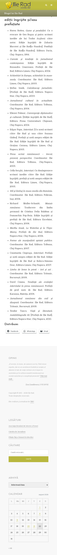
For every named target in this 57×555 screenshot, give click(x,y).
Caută (28, 459)
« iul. (10, 548)
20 (28, 526)
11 (17, 520)
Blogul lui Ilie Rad (13, 13)
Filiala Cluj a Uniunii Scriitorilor (21, 437)
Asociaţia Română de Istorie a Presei (23, 426)
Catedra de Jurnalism (17, 432)
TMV (32, 402)
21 (34, 526)
